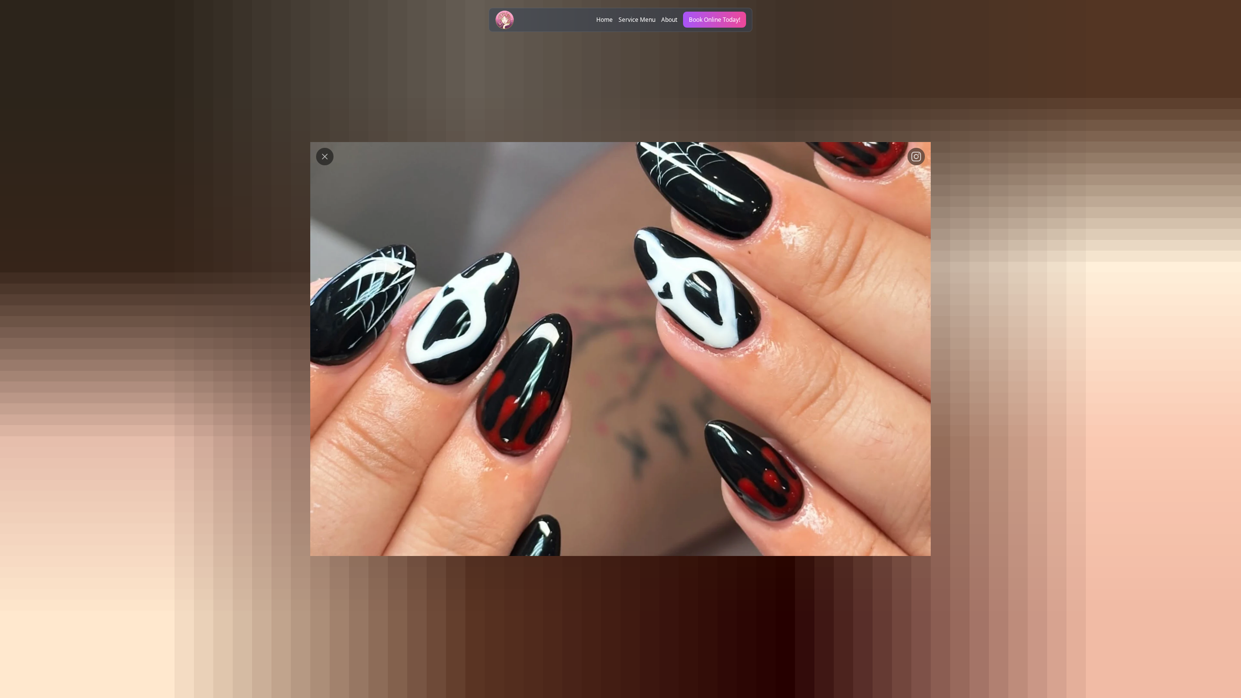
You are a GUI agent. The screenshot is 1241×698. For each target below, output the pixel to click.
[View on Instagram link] (916, 156)
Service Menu (637, 20)
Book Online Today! (714, 20)
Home (604, 20)
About (669, 20)
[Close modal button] (325, 156)
